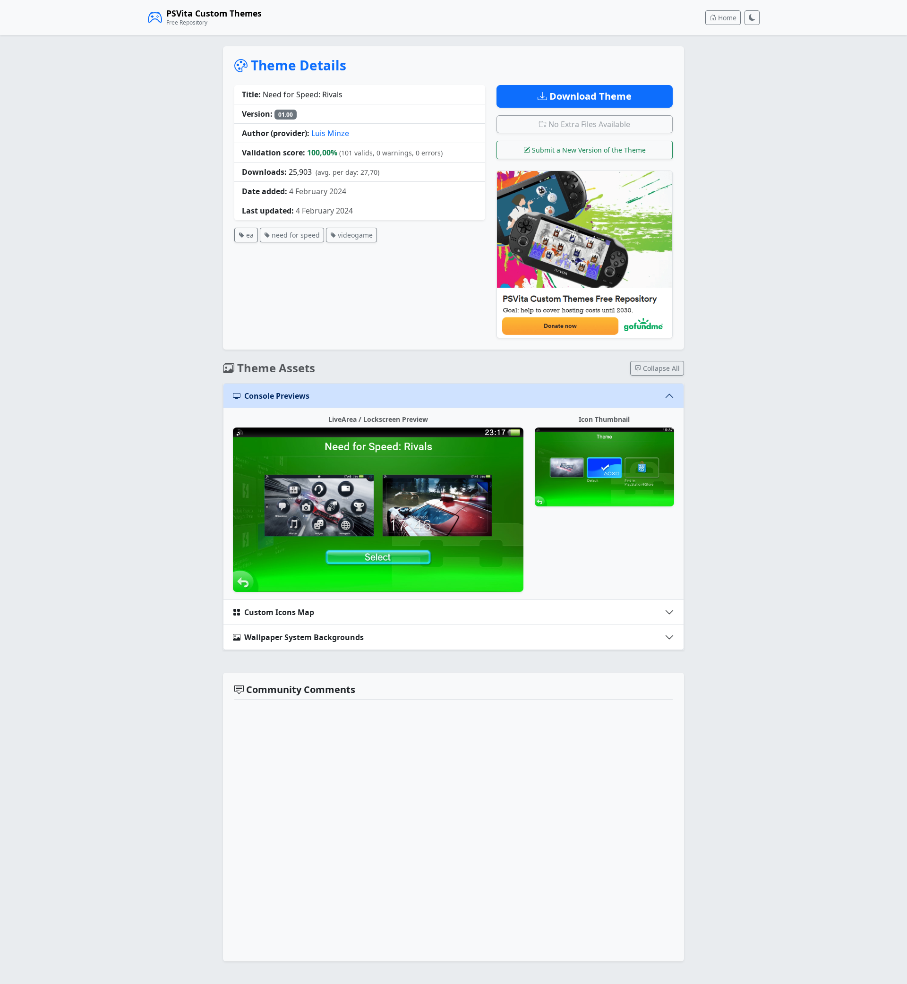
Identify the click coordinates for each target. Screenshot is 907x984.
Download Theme (589, 96)
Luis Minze (330, 133)
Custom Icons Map (279, 612)
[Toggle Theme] (752, 17)
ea (249, 235)
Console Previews (276, 396)
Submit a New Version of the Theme (588, 149)
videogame (354, 235)
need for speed (295, 235)
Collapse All (660, 368)
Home (726, 17)
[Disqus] (453, 829)
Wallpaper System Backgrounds (304, 637)
